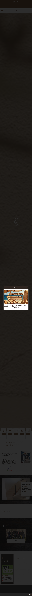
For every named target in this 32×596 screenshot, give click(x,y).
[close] (27, 287)
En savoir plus (13, 594)
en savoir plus (16, 307)
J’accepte (29, 594)
